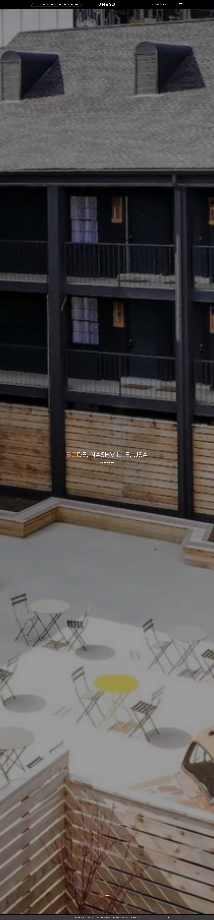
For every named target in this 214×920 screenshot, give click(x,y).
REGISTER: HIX (71, 4)
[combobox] (162, 4)
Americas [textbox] (160, 4)
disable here (135, 917)
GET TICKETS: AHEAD (46, 4)
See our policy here (120, 917)
